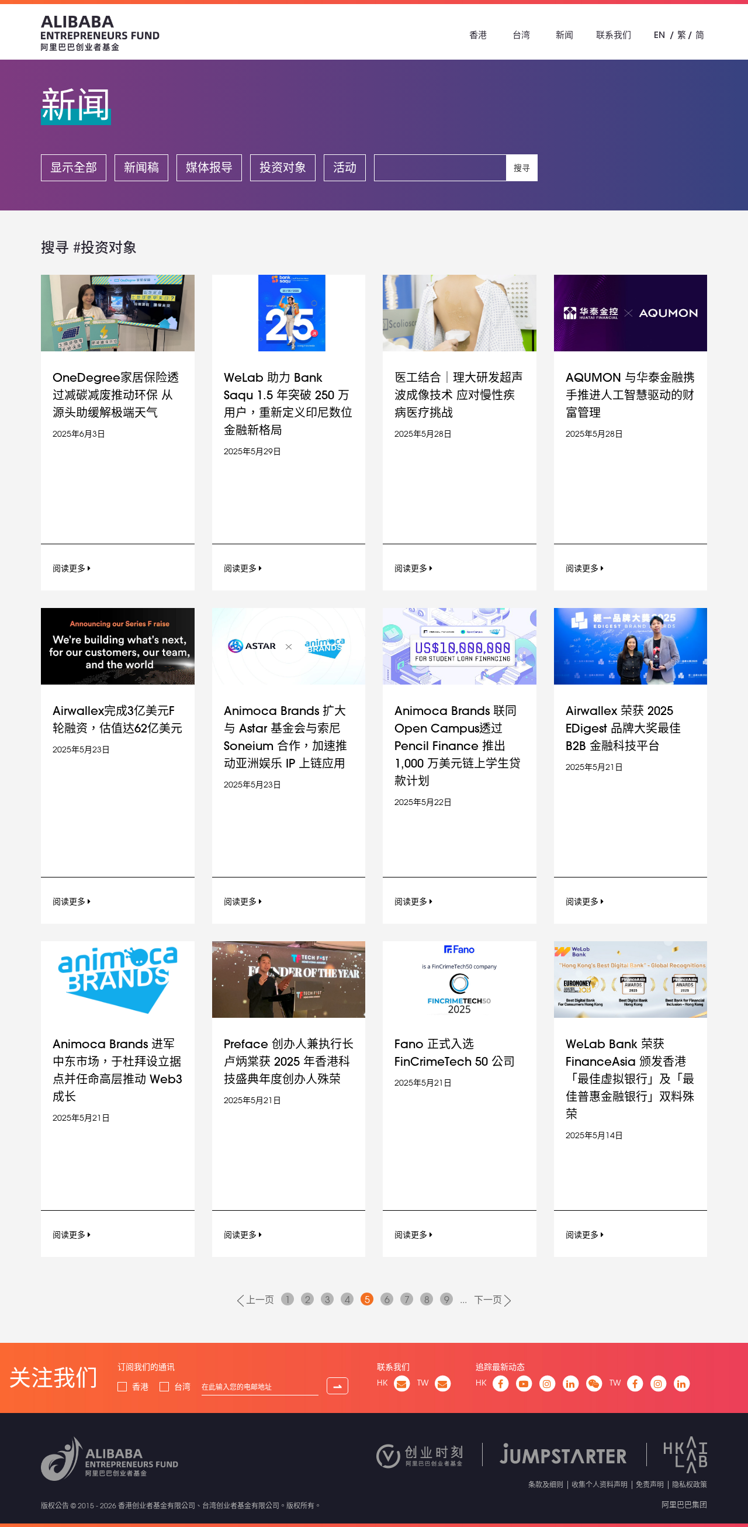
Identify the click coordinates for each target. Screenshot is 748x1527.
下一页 (489, 1299)
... (463, 1299)
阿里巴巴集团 (684, 1504)
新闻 (564, 34)
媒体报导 (209, 167)
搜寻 (522, 168)
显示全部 (73, 167)
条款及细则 (545, 1484)
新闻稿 (141, 167)
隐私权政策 (689, 1484)
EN (659, 34)
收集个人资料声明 (600, 1484)
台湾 (521, 34)
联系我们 (613, 34)
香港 (478, 34)
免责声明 (650, 1484)
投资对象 (282, 167)
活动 (344, 167)
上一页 (259, 1299)
